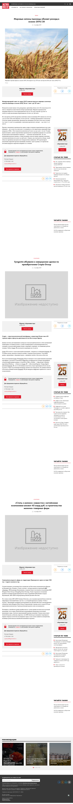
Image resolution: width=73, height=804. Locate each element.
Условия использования (6, 800)
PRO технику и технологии (26, 7)
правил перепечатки (30, 784)
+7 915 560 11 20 (8, 161)
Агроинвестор (14, 7)
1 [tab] (33, 767)
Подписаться (35, 780)
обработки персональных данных (30, 783)
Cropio (13, 348)
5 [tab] (39, 767)
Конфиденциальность (5, 799)
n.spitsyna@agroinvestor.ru (10, 163)
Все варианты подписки (12, 169)
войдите (18, 152)
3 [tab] (36, 767)
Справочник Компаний (39, 7)
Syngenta (46, 351)
